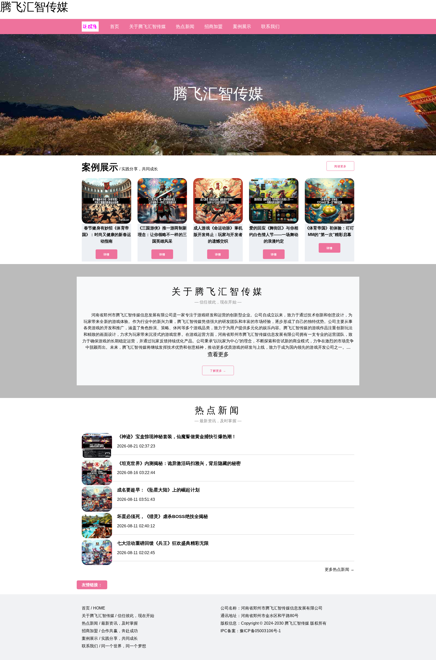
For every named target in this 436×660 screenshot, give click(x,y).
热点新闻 (185, 26)
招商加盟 (213, 26)
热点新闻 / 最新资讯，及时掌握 (110, 623)
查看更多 (218, 354)
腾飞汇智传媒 (34, 6)
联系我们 (270, 26)
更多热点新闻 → (339, 569)
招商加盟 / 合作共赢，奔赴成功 (110, 631)
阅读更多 (340, 166)
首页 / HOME (93, 608)
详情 (106, 254)
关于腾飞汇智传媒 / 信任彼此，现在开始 (118, 616)
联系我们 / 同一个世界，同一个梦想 (114, 646)
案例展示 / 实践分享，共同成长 (110, 638)
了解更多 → (218, 370)
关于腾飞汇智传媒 (147, 26)
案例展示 (242, 26)
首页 (114, 26)
